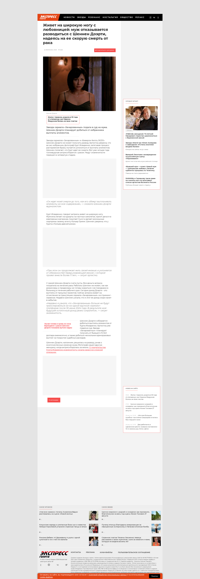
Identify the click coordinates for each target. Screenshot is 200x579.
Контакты (76, 552)
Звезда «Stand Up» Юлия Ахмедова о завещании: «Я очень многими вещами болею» (141, 145)
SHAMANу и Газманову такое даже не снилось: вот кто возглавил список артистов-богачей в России (141, 180)
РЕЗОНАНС (94, 17)
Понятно (154, 576)
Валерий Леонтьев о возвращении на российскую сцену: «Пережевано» (141, 156)
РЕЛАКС (139, 17)
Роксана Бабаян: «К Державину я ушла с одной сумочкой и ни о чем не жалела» (59, 539)
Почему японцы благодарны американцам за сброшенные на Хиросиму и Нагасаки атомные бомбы (125, 526)
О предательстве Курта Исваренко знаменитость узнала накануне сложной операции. (76, 349)
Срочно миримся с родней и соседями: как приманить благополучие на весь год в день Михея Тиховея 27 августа (125, 514)
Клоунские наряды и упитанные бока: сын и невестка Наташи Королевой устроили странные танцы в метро (63, 526)
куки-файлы (106, 552)
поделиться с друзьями (105, 50)
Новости (69, 17)
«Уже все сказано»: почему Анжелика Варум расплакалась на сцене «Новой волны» (58, 513)
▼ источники (53, 400)
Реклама (90, 552)
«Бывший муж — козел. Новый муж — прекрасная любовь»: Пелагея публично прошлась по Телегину (141, 168)
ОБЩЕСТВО (126, 17)
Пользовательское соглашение (134, 552)
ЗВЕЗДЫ (81, 17)
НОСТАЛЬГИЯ (110, 17)
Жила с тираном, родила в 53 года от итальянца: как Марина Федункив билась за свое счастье (63, 119)
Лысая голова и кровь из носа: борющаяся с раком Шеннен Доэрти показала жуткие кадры (58, 326)
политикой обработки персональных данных (108, 575)
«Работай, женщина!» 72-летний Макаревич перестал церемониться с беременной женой (141, 136)
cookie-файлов (46, 577)
